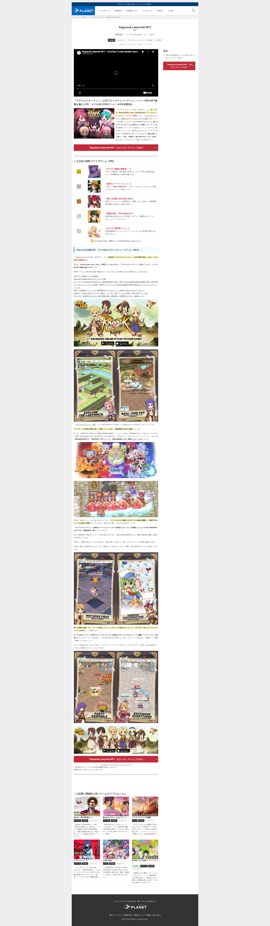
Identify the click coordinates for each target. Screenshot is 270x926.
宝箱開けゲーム (132, 11)
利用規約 (148, 915)
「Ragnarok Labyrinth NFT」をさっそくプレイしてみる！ (116, 147)
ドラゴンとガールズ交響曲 (141, 817)
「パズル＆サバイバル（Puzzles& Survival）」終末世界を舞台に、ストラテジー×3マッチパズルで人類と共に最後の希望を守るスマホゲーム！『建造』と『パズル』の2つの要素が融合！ (87, 872)
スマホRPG (158, 40)
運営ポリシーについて (116, 915)
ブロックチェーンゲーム (134, 40)
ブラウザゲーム (104, 11)
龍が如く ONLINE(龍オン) (83, 817)
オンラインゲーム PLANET (83, 10)
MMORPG (118, 11)
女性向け (160, 11)
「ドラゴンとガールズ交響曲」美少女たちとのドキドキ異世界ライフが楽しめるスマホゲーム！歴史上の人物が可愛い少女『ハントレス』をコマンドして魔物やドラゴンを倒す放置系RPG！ (144, 829)
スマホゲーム (147, 11)
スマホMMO (148, 40)
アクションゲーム (94, 820)
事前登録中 (136, 866)
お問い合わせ (157, 915)
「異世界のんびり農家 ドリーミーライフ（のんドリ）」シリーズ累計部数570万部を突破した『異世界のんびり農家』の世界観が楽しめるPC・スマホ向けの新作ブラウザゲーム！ (145, 877)
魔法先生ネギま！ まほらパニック (115, 817)
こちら (91, 769)
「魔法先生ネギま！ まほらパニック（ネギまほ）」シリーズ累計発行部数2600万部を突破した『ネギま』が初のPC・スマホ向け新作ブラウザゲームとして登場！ (116, 829)
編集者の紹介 (128, 915)
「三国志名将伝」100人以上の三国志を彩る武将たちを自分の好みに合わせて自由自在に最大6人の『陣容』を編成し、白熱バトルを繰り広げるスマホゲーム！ (116, 872)
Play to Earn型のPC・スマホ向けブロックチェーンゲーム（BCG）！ (180, 56)
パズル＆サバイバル (81, 860)
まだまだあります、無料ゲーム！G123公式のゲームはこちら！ (118, 241)
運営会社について (139, 915)
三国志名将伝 (107, 860)
